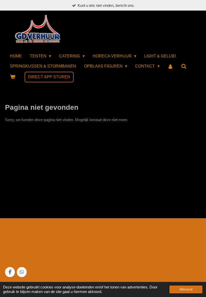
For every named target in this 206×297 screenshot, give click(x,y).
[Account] (170, 66)
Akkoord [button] (185, 289)
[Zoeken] (183, 66)
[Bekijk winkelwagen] (12, 77)
